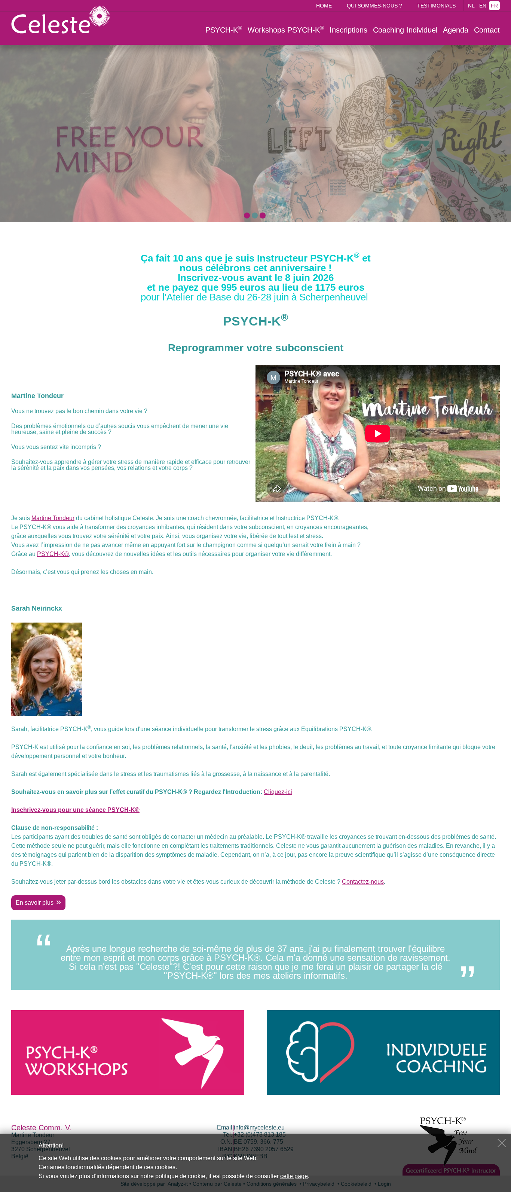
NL (471, 6)
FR (494, 6)
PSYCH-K (223, 29)
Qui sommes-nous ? (374, 6)
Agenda (455, 30)
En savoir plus (34, 902)
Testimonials (436, 6)
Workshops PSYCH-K (286, 29)
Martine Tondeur (52, 518)
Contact (487, 30)
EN (482, 6)
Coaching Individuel (405, 30)
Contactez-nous (363, 881)
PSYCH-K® (53, 554)
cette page (294, 1176)
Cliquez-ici (278, 792)
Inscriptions (348, 30)
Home (324, 6)
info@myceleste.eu (259, 1127)
